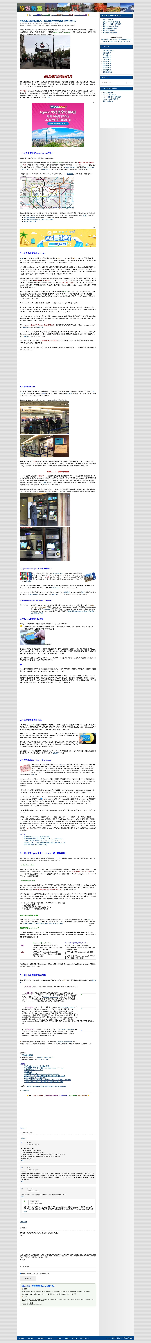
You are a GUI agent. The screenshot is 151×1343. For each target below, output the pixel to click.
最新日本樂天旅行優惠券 (110, 32)
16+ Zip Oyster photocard (66, 1029)
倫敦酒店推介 (28, 1072)
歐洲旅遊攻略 (44, 23)
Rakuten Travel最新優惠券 (110, 99)
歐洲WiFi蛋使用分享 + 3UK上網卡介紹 (35, 844)
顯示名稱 (23, 1260)
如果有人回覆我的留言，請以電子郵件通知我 (35, 1274)
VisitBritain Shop (34, 594)
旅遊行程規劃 (83, 1338)
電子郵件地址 (24, 1266)
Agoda (103, 39)
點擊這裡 (70, 174)
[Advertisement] (58, 365)
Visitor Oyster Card (57, 573)
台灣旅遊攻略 (107, 59)
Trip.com (108, 39)
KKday (105, 41)
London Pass (46, 609)
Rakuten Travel (112, 41)
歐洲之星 (70, 393)
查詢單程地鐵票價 (29, 217)
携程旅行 (127, 41)
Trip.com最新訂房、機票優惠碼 (112, 97)
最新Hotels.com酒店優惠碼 (110, 26)
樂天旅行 (120, 41)
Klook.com (23, 1128)
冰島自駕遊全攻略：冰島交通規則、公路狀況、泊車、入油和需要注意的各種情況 (47, 1080)
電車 (44, 169)
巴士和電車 (24, 336)
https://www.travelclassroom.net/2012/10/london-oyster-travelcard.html (46, 1086)
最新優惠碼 (21, 1338)
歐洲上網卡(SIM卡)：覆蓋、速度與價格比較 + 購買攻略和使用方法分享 (44, 842)
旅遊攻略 (74, 1338)
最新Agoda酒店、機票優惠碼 (111, 22)
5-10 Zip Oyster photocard (50, 997)
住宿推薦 (59, 1338)
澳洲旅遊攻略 (107, 68)
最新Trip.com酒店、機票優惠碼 (112, 24)
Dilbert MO (56, 23)
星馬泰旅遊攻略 (107, 72)
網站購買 (66, 592)
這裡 (49, 97)
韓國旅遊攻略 (107, 57)
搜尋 (127, 83)
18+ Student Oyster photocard (64, 1041)
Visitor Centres (55, 588)
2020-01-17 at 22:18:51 (33, 1169)
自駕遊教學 (50, 1338)
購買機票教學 (107, 53)
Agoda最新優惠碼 (108, 92)
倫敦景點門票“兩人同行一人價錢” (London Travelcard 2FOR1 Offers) (43, 839)
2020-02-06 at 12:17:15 (33, 1144)
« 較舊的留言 (23, 1138)
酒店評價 (66, 1338)
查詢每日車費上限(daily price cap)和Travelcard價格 (38, 219)
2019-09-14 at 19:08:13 (33, 1191)
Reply (22, 1160)
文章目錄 (130, 1338)
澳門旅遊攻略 (107, 61)
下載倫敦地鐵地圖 (27, 1055)
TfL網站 (44, 482)
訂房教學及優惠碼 (108, 51)
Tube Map (40, 1057)
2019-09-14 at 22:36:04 (36, 1203)
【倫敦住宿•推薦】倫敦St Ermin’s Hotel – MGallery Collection (41, 840)
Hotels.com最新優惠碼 (109, 95)
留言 (21, 1235)
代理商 (83, 592)
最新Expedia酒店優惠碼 (110, 28)
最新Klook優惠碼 (108, 20)
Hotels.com (115, 39)
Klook (129, 39)
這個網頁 (25, 327)
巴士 (40, 169)
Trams (47, 169)
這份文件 (40, 327)
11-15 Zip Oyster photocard (66, 1007)
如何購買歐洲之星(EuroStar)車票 (33, 1070)
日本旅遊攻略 (107, 55)
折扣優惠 (28, 581)
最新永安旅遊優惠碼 (109, 30)
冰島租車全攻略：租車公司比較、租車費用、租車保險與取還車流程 (43, 1082)
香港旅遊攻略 (107, 63)
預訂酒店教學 (31, 1338)
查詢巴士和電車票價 (30, 221)
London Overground (71, 167)
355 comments (25, 1090)
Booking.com (123, 39)
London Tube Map (49, 1057)
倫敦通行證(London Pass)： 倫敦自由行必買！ (37, 837)
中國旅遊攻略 (107, 65)
